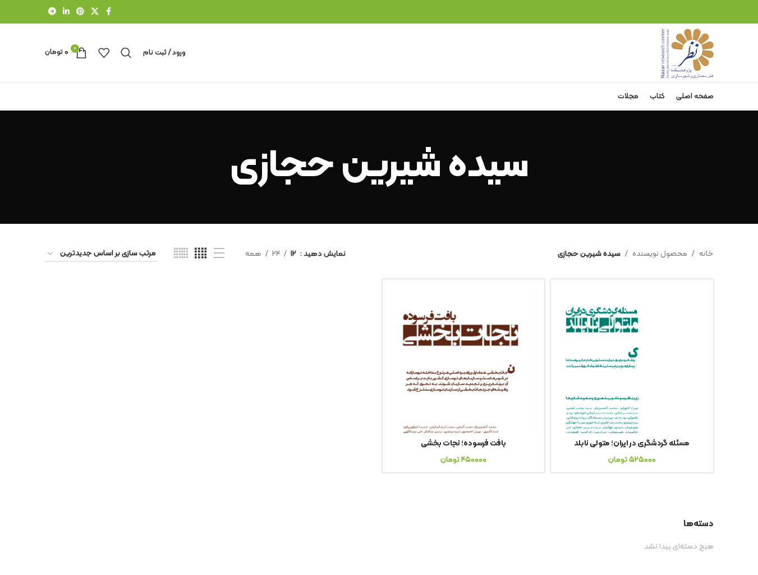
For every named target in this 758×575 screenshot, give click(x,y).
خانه (706, 254)
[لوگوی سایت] (687, 52)
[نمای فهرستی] (219, 253)
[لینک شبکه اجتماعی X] (95, 12)
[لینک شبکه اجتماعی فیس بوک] (109, 12)
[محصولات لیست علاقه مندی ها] (104, 53)
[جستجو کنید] (126, 53)
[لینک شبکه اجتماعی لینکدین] (66, 12)
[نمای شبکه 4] (200, 253)
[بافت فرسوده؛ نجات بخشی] (463, 360)
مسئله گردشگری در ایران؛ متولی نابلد (632, 443)
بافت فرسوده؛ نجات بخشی (463, 443)
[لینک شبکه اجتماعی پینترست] (80, 12)
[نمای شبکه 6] (181, 253)
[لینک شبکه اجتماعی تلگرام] (52, 12)
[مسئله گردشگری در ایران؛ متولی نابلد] (632, 360)
